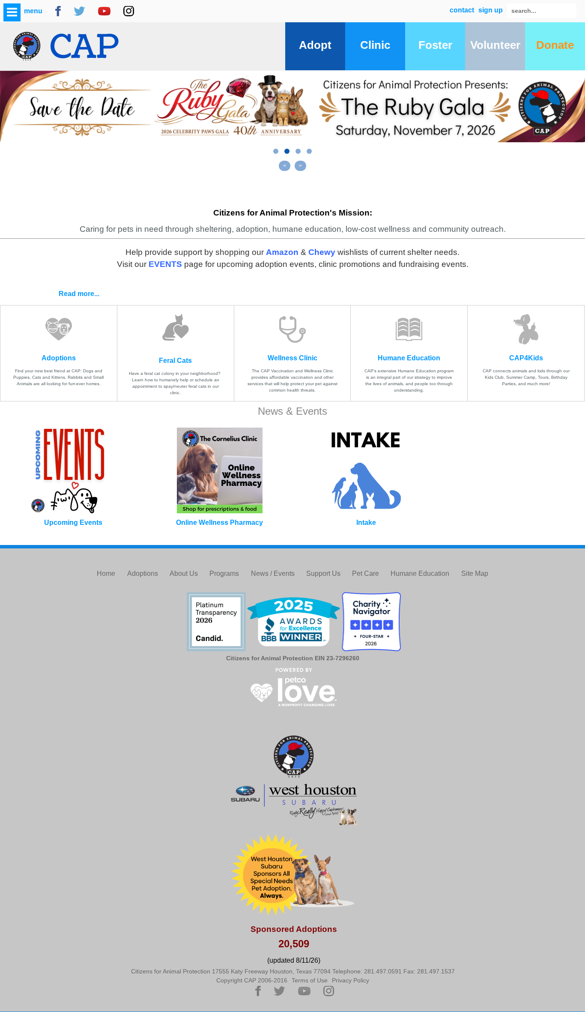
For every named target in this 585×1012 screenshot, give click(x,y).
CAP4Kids (526, 358)
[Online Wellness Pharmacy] (219, 470)
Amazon (282, 252)
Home (106, 573)
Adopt (315, 45)
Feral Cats (175, 360)
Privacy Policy (350, 980)
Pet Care (365, 573)
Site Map (474, 573)
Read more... (79, 293)
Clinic (375, 45)
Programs (224, 573)
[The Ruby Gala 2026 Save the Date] (292, 106)
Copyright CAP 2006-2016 (251, 980)
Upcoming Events (73, 522)
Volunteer (495, 45)
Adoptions (59, 358)
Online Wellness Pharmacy (219, 522)
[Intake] (366, 470)
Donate (555, 45)
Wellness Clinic (292, 358)
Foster (435, 45)
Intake (366, 522)
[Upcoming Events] (73, 470)
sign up (490, 10)
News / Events (273, 573)
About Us (184, 573)
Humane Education (409, 358)
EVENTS (165, 264)
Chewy (321, 252)
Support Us (323, 573)
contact (462, 10)
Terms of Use (310, 980)
